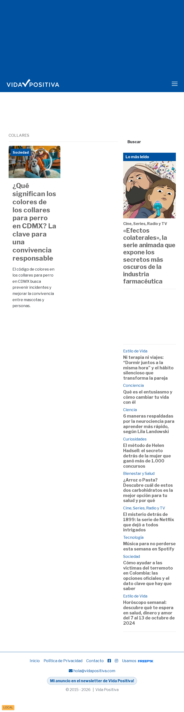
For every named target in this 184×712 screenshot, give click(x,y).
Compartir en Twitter (41, 153)
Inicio (35, 661)
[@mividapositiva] (116, 661)
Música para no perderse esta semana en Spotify (149, 546)
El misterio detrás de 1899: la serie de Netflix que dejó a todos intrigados (148, 522)
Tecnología (133, 537)
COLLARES (19, 135)
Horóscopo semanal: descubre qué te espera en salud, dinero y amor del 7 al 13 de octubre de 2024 (149, 612)
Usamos (129, 661)
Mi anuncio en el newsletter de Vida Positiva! (92, 681)
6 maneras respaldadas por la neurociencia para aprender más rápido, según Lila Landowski (148, 424)
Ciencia (130, 410)
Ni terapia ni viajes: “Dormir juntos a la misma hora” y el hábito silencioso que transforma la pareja (148, 367)
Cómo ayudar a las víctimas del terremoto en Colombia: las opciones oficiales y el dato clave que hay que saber (148, 575)
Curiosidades (135, 439)
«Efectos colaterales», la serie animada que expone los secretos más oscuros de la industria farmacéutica (149, 256)
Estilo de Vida (135, 351)
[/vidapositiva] (109, 661)
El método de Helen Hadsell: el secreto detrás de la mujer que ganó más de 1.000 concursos (147, 455)
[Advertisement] (96, 119)
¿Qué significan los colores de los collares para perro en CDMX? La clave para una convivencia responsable (34, 222)
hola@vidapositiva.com (94, 671)
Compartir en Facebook (53, 153)
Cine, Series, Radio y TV (145, 223)
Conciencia (133, 385)
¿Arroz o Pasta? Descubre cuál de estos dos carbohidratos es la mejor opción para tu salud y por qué (148, 490)
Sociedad (131, 556)
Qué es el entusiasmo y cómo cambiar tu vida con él (147, 397)
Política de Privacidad (63, 661)
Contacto (95, 661)
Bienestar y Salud (139, 473)
